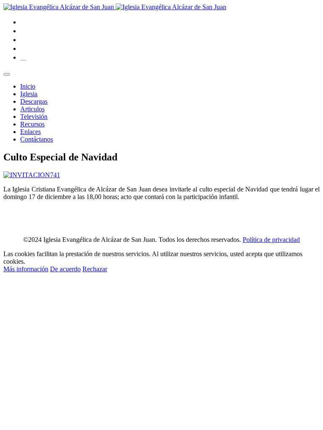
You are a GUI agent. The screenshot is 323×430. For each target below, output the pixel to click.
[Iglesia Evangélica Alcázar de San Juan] (114, 6)
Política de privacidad (271, 239)
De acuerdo (65, 269)
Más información (25, 269)
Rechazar (94, 269)
